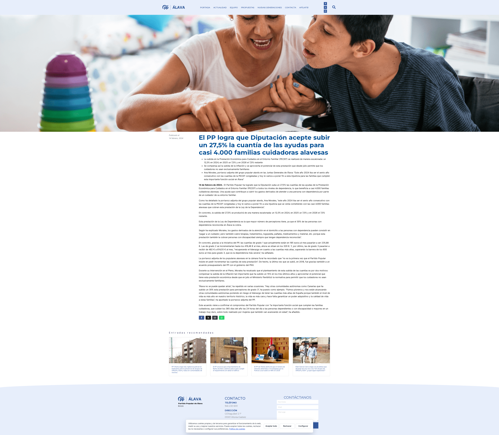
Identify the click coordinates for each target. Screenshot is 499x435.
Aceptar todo (271, 426)
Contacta (290, 7)
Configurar (303, 426)
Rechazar (287, 426)
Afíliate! (303, 7)
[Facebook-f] (325, 3)
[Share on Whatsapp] (221, 318)
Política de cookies (237, 429)
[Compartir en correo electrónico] (215, 318)
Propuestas (247, 7)
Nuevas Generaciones (270, 7)
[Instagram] (325, 11)
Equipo (234, 7)
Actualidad (220, 7)
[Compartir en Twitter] (208, 318)
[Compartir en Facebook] (201, 318)
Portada (205, 7)
